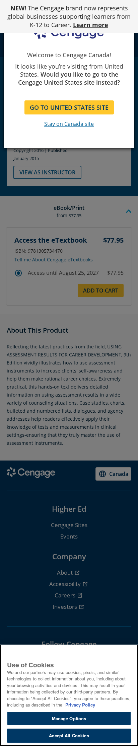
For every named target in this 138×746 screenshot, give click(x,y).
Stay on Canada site (69, 124)
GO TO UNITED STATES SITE (69, 107)
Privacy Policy (80, 704)
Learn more (90, 25)
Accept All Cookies (69, 735)
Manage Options (69, 718)
